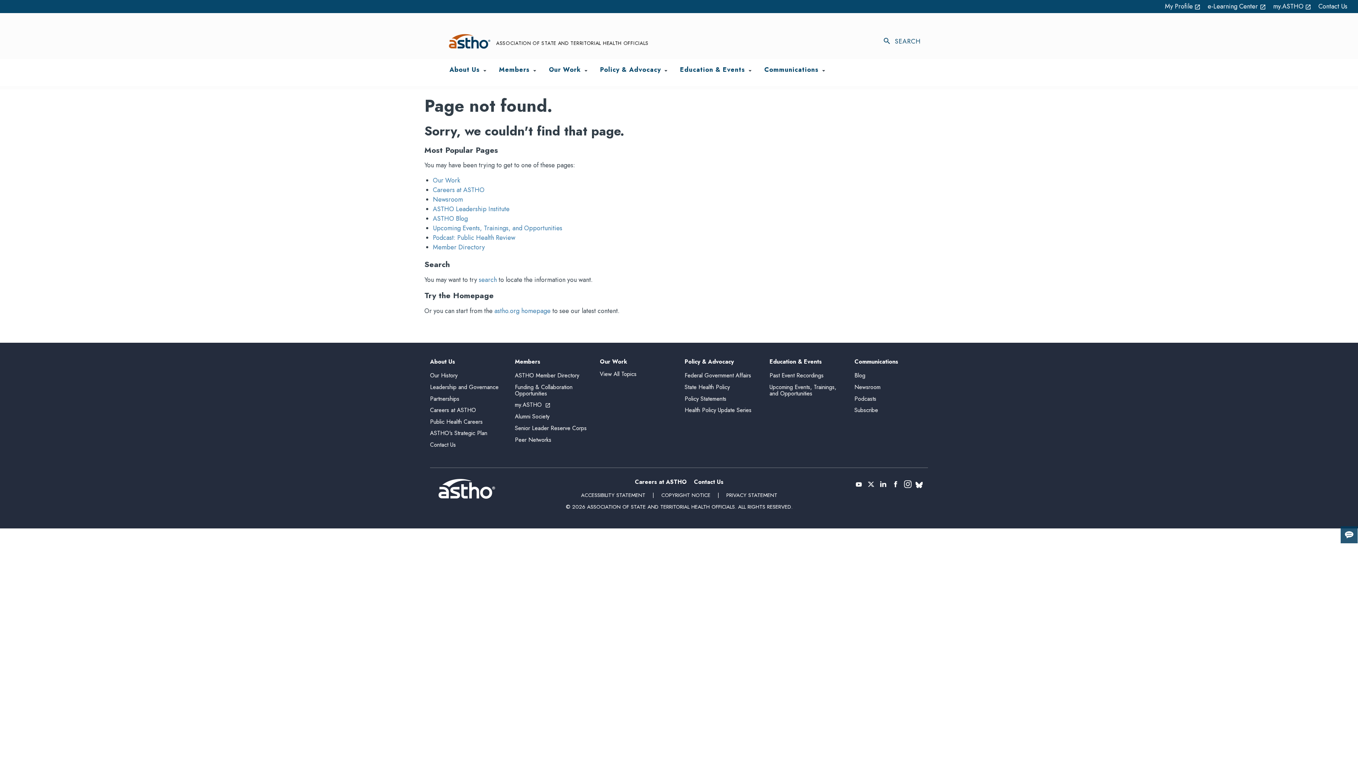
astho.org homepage (522, 311)
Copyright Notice (685, 495)
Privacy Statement (751, 495)
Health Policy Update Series (718, 410)
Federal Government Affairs (718, 375)
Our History (444, 375)
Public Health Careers (456, 422)
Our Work (446, 180)
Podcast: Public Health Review (474, 237)
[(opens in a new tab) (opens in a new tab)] (858, 484)
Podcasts (865, 399)
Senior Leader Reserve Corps (551, 428)
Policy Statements (705, 399)
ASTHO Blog (450, 218)
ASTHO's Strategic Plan (458, 433)
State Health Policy (707, 387)
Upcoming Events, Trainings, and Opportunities (497, 228)
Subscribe (866, 410)
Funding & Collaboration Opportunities (544, 390)
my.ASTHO (1292, 6)
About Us (442, 362)
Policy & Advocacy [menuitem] (630, 70)
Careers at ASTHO (458, 190)
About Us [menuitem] (464, 70)
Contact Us (1332, 6)
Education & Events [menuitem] (712, 70)
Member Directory (459, 247)
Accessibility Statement (613, 495)
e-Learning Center (1237, 6)
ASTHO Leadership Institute (471, 209)
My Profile (1183, 6)
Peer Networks (533, 440)
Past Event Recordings (797, 375)
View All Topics (618, 374)
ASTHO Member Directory (547, 375)
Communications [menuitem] (791, 70)
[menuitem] (484, 70)
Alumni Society (532, 416)
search (488, 279)
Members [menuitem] (514, 70)
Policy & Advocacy (709, 362)
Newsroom (448, 199)
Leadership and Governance (464, 387)
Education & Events (796, 362)
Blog (859, 375)
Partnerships (444, 399)
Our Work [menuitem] (565, 70)
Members (527, 362)
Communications (876, 362)
